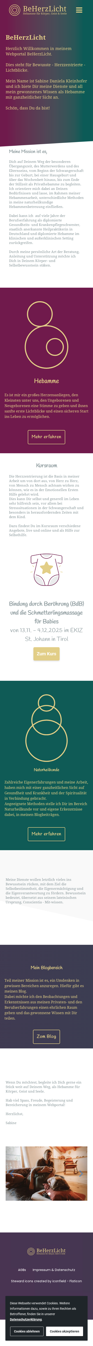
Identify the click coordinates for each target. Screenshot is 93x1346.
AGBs (22, 1270)
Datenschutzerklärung (26, 1319)
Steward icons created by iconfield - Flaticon (46, 1281)
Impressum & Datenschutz (54, 1270)
